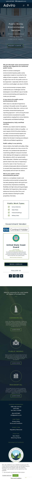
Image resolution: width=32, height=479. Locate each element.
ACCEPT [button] (15, 475)
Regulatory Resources (16, 429)
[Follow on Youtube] (21, 275)
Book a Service (16, 264)
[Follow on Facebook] (10, 275)
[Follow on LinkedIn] (17, 275)
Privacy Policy (16, 421)
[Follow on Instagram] (14, 275)
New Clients (16, 436)
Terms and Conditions (16, 423)
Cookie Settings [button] (6, 475)
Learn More (16, 329)
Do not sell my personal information (14, 472)
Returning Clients (16, 437)
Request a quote (14, 45)
